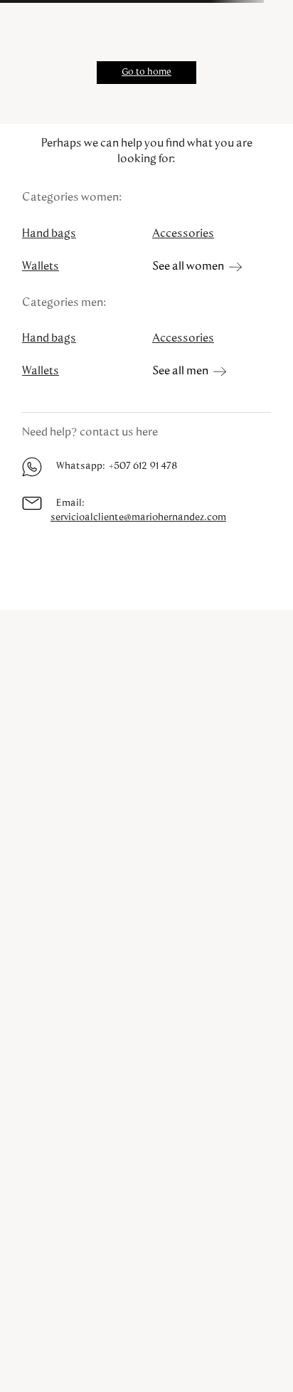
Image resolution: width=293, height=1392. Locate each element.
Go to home (146, 72)
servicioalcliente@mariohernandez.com (138, 517)
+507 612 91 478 (142, 466)
